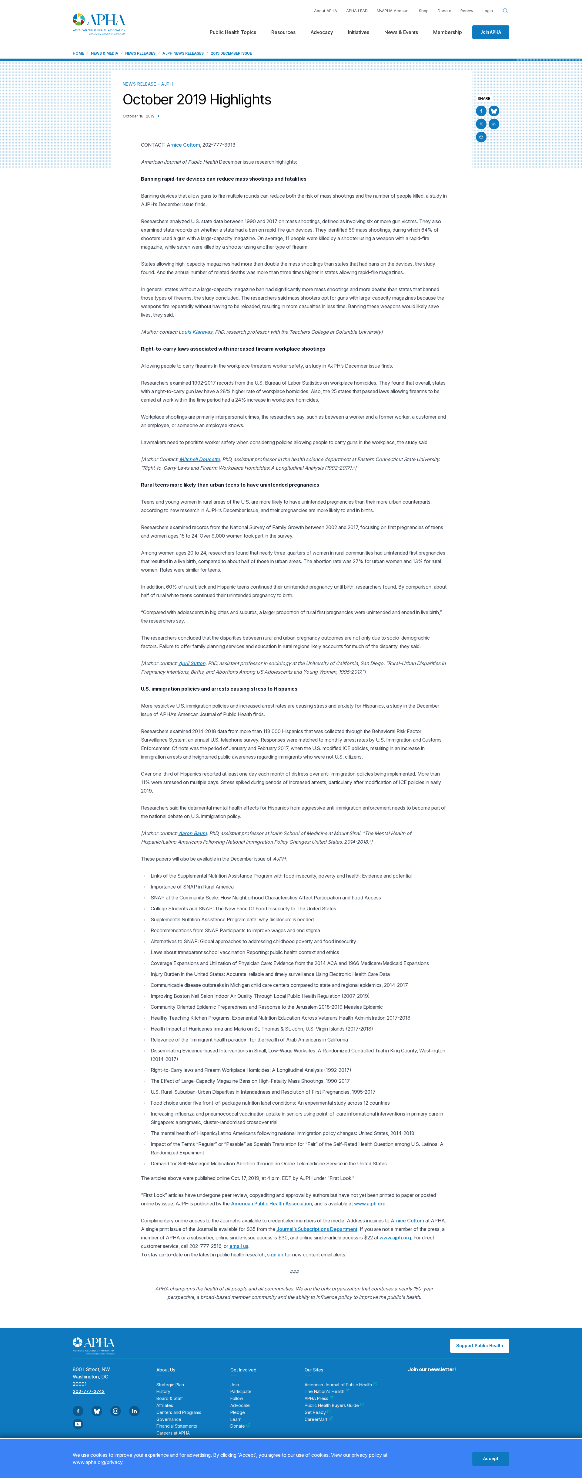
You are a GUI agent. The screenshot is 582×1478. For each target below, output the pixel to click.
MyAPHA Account (393, 10)
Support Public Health (479, 1345)
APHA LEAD (357, 10)
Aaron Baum (193, 833)
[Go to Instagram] (115, 1411)
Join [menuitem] (234, 1384)
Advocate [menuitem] (240, 1405)
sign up (275, 1255)
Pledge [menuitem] (237, 1412)
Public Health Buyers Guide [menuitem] (332, 1405)
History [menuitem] (163, 1391)
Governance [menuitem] (168, 1419)
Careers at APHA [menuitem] (173, 1433)
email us (238, 1246)
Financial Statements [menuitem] (176, 1426)
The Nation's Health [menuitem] (324, 1391)
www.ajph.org (370, 1204)
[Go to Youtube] (78, 1424)
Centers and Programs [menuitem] (178, 1412)
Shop (424, 10)
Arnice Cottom (183, 145)
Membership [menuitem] (447, 32)
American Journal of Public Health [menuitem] (338, 1384)
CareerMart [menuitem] (316, 1419)
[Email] (481, 137)
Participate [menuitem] (241, 1391)
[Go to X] (481, 124)
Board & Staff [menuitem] (169, 1398)
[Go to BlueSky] (494, 111)
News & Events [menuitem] (401, 32)
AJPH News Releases (183, 53)
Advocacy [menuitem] (322, 32)
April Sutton (192, 663)
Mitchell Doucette (199, 459)
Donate (444, 10)
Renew (466, 10)
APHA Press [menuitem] (316, 1398)
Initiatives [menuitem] (358, 32)
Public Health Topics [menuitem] (233, 32)
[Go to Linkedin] (494, 124)
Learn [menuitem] (236, 1419)
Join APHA (490, 32)
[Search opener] (505, 11)
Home (78, 53)
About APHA (325, 10)
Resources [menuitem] (283, 32)
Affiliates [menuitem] (164, 1405)
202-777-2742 (89, 1391)
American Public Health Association (271, 1204)
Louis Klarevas (195, 332)
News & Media (104, 53)
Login (488, 10)
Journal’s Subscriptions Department (316, 1229)
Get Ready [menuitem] (315, 1412)
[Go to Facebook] (481, 111)
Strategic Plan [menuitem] (170, 1384)
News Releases (140, 53)
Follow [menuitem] (236, 1398)
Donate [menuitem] (237, 1426)
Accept (490, 1458)
